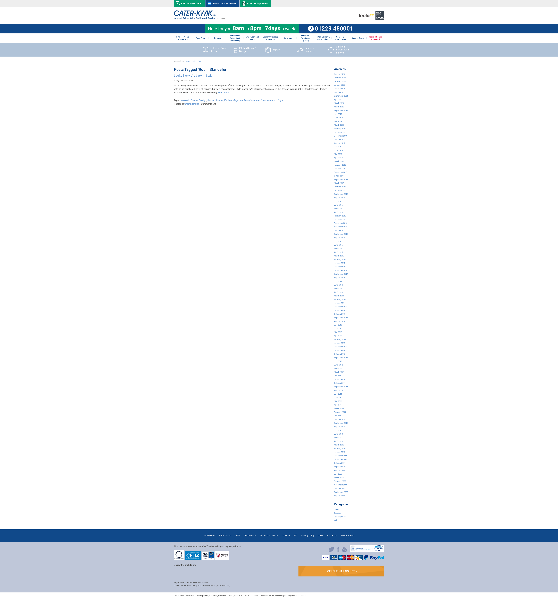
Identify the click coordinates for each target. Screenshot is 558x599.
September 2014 (341, 274)
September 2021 (341, 96)
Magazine (238, 100)
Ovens (336, 509)
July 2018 (338, 147)
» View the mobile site (185, 565)
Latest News (198, 61)
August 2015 (339, 238)
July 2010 (338, 430)
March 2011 (339, 408)
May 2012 (338, 368)
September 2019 (341, 110)
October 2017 (339, 176)
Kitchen (228, 100)
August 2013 (339, 321)
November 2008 (340, 485)
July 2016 (338, 201)
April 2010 (338, 441)
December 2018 (340, 136)
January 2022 (339, 85)
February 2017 (340, 187)
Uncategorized (191, 103)
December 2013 (340, 307)
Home (187, 61)
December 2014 (340, 267)
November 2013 (340, 310)
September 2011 (341, 387)
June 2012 (338, 365)
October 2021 (339, 92)
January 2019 (339, 132)
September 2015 (341, 234)
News (320, 535)
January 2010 (339, 452)
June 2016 (338, 205)
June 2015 (338, 245)
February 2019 (340, 129)
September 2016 (341, 194)
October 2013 (339, 314)
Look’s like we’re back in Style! (193, 75)
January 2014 (339, 303)
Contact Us (332, 535)
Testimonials (250, 535)
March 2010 (339, 445)
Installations (209, 535)
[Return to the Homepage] (199, 18)
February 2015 (340, 259)
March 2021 (339, 103)
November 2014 (340, 270)
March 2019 (339, 125)
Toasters (337, 513)
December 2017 (340, 172)
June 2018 (338, 150)
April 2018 (338, 158)
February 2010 (340, 448)
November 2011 (340, 379)
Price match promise (257, 3)
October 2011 (339, 383)
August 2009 (339, 470)
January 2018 (339, 168)
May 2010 (338, 437)
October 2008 (339, 488)
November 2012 (340, 350)
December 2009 (340, 456)
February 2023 (340, 78)
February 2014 (340, 299)
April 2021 (338, 99)
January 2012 (339, 376)
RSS (295, 535)
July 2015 (338, 241)
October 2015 (339, 230)
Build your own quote (191, 3)
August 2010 (339, 427)
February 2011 (340, 412)
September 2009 (341, 467)
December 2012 (340, 347)
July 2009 (338, 474)
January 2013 (339, 343)
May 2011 (338, 401)
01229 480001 (334, 29)
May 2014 (338, 288)
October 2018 (339, 139)
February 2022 (340, 81)
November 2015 (340, 227)
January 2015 (339, 263)
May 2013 (338, 332)
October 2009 (339, 463)
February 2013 (340, 339)
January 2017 (339, 190)
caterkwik (185, 100)
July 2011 (338, 394)
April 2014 (338, 292)
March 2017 (339, 183)
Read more (223, 92)
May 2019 (338, 121)
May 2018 (338, 154)
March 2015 (339, 256)
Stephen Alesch (269, 100)
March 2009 (339, 477)
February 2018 (340, 165)
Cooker (194, 100)
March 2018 (339, 161)
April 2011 (338, 405)
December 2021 (340, 89)
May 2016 (338, 208)
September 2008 (341, 492)
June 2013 (338, 328)
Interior (219, 100)
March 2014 (339, 296)
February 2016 (340, 216)
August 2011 (339, 390)
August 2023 (339, 74)
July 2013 (338, 325)
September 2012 (341, 357)
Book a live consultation (224, 3)
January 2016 (339, 219)
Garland (211, 100)
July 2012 (338, 361)
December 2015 (340, 223)
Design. (202, 100)
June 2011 (338, 397)
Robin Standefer (252, 100)
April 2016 (338, 212)
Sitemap (286, 535)
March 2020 (339, 107)
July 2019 (338, 114)
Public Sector (225, 535)
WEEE (237, 535)
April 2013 (338, 336)
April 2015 (338, 252)
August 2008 (339, 496)
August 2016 (339, 198)
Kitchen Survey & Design (247, 50)
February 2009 (340, 481)
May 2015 (338, 248)
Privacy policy (307, 535)
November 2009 (340, 459)
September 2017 (341, 179)
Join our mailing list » (341, 571)
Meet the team (347, 535)
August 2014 (339, 278)
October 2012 (339, 354)
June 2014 (338, 285)
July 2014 (338, 281)
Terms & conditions (269, 535)
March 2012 (339, 372)
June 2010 (338, 434)
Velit (336, 520)
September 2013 (341, 318)
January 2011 (339, 416)
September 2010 (341, 423)
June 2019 (338, 118)
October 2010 (339, 419)
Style (280, 100)
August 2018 (339, 143)
